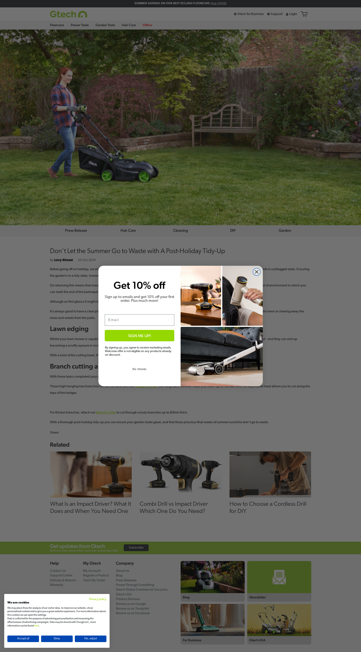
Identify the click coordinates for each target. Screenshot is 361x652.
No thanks (139, 369)
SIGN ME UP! (139, 335)
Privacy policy (97, 599)
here (36, 626)
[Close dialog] (257, 272)
